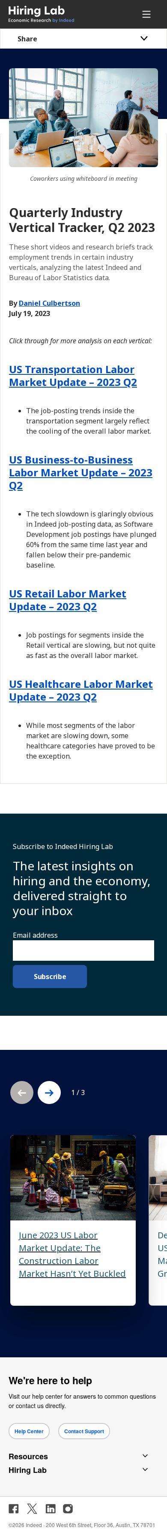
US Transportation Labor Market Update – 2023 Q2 (73, 375)
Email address (35, 935)
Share (27, 38)
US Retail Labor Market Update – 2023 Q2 (67, 599)
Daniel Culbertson (49, 303)
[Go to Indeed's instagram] (68, 1509)
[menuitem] (53, 14)
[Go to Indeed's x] (32, 1509)
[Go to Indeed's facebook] (14, 1509)
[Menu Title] (147, 14)
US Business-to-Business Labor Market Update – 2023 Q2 (80, 472)
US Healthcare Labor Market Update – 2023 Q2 (81, 690)
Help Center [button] (29, 1431)
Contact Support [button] (84, 1431)
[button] (49, 1092)
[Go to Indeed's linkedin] (50, 1509)
